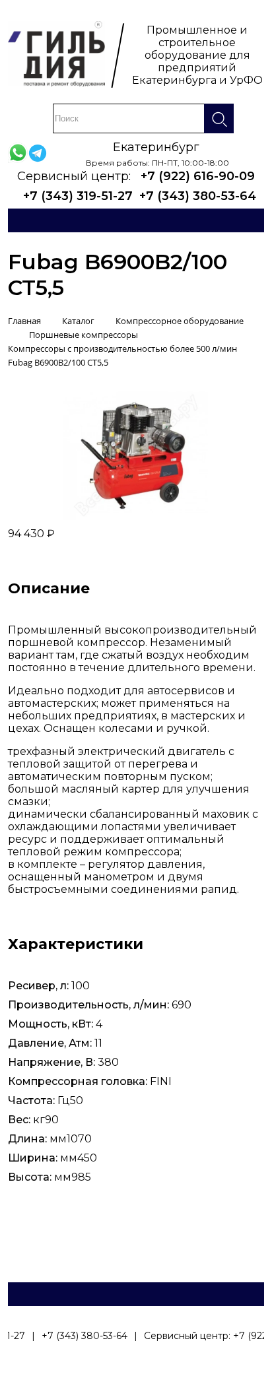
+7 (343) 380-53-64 (197, 196)
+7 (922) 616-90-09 (198, 176)
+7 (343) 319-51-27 (78, 196)
